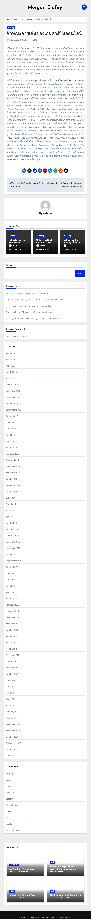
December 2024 (13, 466)
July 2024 (10, 498)
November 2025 (13, 397)
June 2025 (11, 429)
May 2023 (10, 586)
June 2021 (11, 686)
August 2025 (12, 416)
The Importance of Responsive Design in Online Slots (30, 312)
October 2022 (12, 630)
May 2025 (10, 435)
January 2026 (12, 385)
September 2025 (13, 410)
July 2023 (10, 573)
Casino (9, 780)
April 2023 (10, 592)
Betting (10, 28)
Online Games (12, 805)
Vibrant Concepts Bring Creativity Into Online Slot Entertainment (36, 300)
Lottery (9, 799)
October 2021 (12, 674)
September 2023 (13, 561)
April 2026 (10, 366)
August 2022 (12, 636)
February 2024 (12, 529)
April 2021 (10, 699)
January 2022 (12, 661)
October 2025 (12, 403)
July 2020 (10, 756)
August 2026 (12, 353)
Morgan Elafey (45, 7)
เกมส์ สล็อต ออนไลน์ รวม (64, 80)
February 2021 (12, 712)
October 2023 (12, 554)
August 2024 (12, 492)
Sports (9, 824)
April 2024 (10, 517)
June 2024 (11, 504)
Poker (8, 811)
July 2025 (10, 422)
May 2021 (10, 693)
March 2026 (11, 372)
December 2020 (13, 724)
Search (10, 265)
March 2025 (11, 448)
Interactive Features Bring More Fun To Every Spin (29, 306)
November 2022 (13, 624)
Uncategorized (13, 830)
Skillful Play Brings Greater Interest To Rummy (27, 293)
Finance (9, 786)
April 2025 (10, 441)
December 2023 (13, 542)
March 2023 (11, 598)
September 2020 (13, 743)
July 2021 (10, 680)
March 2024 (11, 523)
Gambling (10, 792)
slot (7, 818)
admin (16, 40)
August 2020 (12, 749)
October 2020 (12, 737)
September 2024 (13, 485)
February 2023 (12, 605)
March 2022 (11, 649)
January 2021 (12, 718)
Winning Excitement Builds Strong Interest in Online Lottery (33, 318)
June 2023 (11, 580)
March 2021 (11, 705)
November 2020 (13, 731)
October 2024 (12, 479)
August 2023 (12, 567)
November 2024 (13, 473)
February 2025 (12, 454)
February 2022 (12, 655)
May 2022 (10, 642)
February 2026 (12, 378)
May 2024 (10, 510)
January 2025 (12, 460)
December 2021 (13, 668)
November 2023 (13, 548)
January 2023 (12, 611)
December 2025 (13, 391)
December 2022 (13, 617)
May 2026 (10, 359)
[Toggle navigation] (6, 7)
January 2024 (12, 536)
